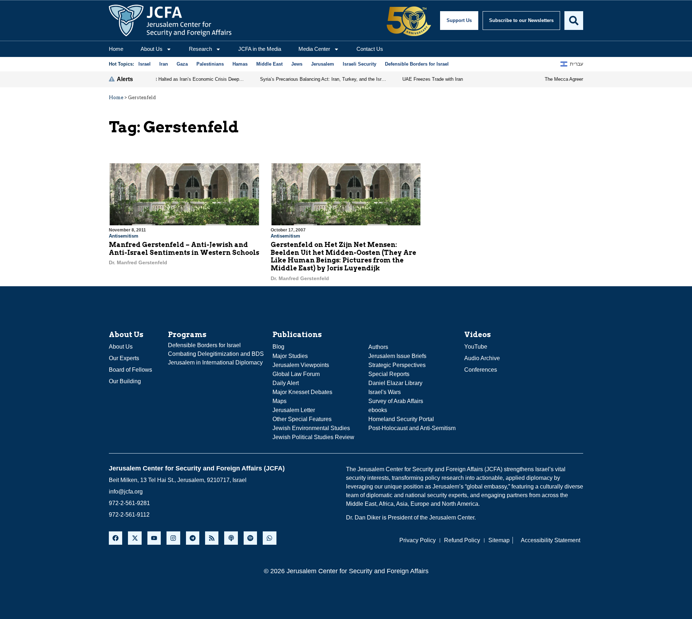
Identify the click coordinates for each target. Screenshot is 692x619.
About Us (152, 49)
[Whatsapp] (269, 538)
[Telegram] (192, 538)
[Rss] (211, 538)
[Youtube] (154, 538)
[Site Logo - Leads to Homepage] (170, 20)
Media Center (314, 49)
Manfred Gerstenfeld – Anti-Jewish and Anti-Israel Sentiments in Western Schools (184, 248)
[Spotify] (250, 538)
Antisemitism (123, 236)
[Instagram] (173, 538)
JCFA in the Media (259, 49)
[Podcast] (231, 538)
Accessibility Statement (550, 540)
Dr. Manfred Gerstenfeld (138, 262)
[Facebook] (115, 538)
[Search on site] (573, 20)
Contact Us (369, 49)
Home (116, 49)
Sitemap (499, 540)
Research (200, 49)
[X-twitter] (134, 538)
